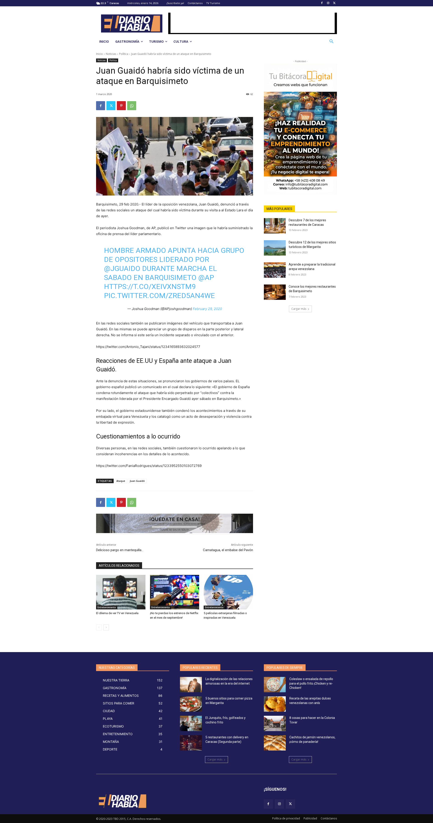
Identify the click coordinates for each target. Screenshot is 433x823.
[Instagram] (328, 3)
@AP (206, 277)
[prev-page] (99, 627)
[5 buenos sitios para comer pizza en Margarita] (191, 704)
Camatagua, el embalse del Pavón (228, 550)
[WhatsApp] (131, 105)
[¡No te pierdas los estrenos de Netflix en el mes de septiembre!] (174, 592)
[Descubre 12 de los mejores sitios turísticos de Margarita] (275, 248)
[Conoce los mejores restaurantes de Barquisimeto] (275, 292)
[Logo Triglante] (122, 801)
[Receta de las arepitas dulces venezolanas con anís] (275, 704)
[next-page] (106, 627)
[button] (331, 41)
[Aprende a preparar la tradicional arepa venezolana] (275, 270)
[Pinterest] (121, 105)
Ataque (120, 481)
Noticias (111, 54)
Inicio (99, 54)
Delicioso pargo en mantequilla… (119, 550)
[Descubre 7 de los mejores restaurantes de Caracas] (275, 225)
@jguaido (122, 268)
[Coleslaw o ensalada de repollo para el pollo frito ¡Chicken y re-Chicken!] (275, 684)
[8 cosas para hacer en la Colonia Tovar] (275, 723)
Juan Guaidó (137, 481)
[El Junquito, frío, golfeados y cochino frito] (191, 723)
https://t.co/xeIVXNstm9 (150, 286)
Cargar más (298, 309)
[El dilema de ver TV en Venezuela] (120, 592)
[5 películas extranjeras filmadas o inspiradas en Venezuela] (228, 592)
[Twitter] (334, 3)
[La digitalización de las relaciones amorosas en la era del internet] (191, 684)
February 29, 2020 (207, 309)
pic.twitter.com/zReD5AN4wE (159, 295)
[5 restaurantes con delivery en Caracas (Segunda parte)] (191, 743)
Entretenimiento (106, 607)
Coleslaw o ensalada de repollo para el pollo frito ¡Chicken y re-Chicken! (311, 683)
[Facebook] (322, 3)
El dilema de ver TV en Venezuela (117, 613)
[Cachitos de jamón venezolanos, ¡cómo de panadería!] (275, 743)
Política (123, 54)
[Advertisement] (252, 23)
